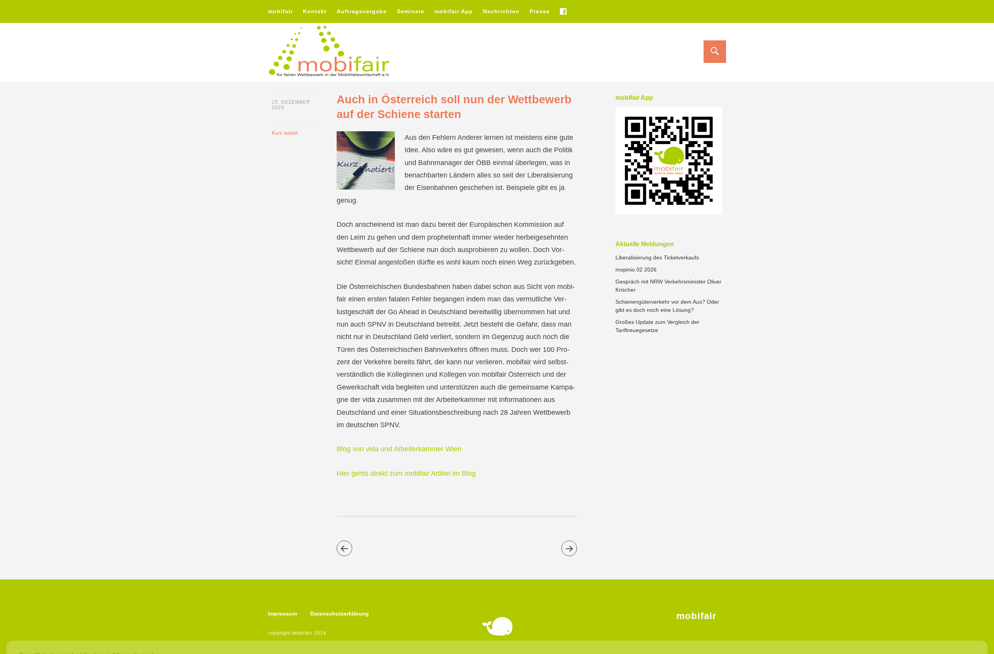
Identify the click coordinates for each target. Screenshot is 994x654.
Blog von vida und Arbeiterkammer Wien (399, 449)
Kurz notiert (285, 133)
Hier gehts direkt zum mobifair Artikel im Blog (406, 473)
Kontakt (315, 11)
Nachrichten (501, 11)
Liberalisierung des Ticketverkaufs (657, 257)
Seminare (410, 11)
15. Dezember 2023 (291, 104)
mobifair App (453, 11)
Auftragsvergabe (362, 11)
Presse (540, 11)
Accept (956, 625)
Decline (914, 625)
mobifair (280, 11)
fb (563, 11)
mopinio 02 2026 (636, 269)
